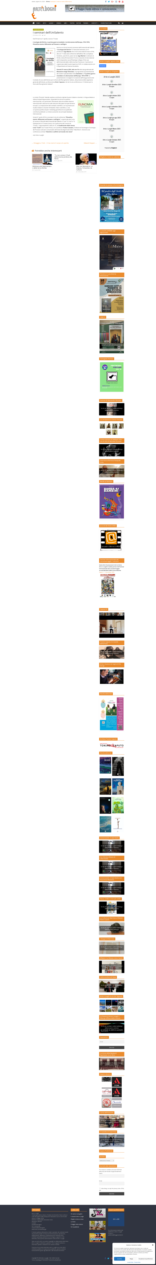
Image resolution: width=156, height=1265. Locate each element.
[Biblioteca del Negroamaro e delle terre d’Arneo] (42, 154)
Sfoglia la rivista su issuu (77, 1219)
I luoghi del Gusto (95, 1221)
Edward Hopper (90, 143)
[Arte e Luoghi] (33, 23)
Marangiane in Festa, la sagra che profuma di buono (96, 1227)
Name (100, 1173)
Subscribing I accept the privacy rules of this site (111, 1189)
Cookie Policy (130, 1262)
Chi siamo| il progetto (76, 1214)
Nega (131, 1259)
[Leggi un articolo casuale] (122, 23)
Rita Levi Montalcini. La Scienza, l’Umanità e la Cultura (84, 168)
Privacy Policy (137, 1262)
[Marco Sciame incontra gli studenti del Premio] (120, 614)
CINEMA (58, 23)
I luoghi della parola (38, 29)
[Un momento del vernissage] (114, 614)
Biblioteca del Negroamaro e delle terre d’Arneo (41, 167)
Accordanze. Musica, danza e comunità (97, 1209)
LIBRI (65, 23)
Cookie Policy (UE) (106, 23)
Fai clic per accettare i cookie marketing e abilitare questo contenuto (112, 409)
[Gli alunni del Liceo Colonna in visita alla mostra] (102, 614)
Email (100, 1181)
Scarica (102, 66)
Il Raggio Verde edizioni (77, 1224)
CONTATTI (94, 23)
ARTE (44, 23)
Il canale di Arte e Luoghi (77, 1216)
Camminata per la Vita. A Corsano (97, 1241)
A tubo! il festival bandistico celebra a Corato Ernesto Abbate (66, 1)
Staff (44, 35)
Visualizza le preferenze (146, 1259)
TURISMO (85, 23)
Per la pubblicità (75, 1227)
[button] (153, 1245)
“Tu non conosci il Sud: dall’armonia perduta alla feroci (63, 157)
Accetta (119, 1259)
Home (38, 23)
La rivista (73, 1221)
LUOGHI (51, 23)
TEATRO (72, 23)
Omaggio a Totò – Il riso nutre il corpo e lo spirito (50, 143)
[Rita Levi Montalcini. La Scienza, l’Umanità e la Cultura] (86, 154)
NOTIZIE (78, 23)
